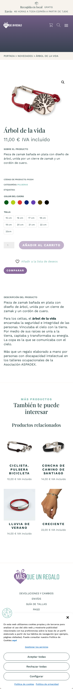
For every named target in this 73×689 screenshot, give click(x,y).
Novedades (25, 55)
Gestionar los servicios (36, 647)
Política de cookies (24, 684)
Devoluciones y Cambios (36, 593)
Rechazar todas (36, 666)
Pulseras (22, 185)
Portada (9, 55)
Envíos (36, 598)
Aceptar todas (36, 656)
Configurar (36, 676)
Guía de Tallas (36, 604)
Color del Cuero (14, 196)
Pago (36, 609)
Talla (7, 212)
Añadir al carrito (41, 245)
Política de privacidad (47, 684)
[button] (67, 617)
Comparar (15, 270)
